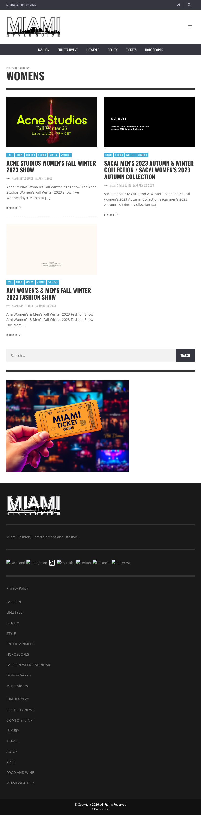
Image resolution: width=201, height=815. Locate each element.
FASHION (13, 601)
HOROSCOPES (17, 654)
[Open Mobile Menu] (190, 27)
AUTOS (12, 751)
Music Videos (17, 685)
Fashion (43, 49)
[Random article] (178, 5)
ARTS (10, 762)
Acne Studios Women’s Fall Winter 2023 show (51, 166)
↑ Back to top (100, 809)
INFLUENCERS (17, 699)
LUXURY (12, 730)
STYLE (11, 633)
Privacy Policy (17, 588)
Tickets (131, 49)
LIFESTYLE (14, 612)
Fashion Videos (18, 675)
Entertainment (68, 49)
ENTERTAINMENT (20, 643)
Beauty (113, 49)
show (19, 155)
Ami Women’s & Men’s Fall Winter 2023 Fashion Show (48, 293)
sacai (108, 155)
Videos (42, 155)
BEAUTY (12, 623)
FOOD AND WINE (20, 772)
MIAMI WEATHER (20, 783)
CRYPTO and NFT (20, 720)
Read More (12, 208)
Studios (30, 155)
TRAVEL (12, 741)
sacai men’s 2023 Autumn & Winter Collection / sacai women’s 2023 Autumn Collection (149, 169)
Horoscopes (154, 49)
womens (65, 155)
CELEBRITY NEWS (20, 709)
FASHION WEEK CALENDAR (28, 664)
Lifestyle (92, 49)
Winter (54, 155)
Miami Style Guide (22, 178)
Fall (10, 155)
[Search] (189, 5)
